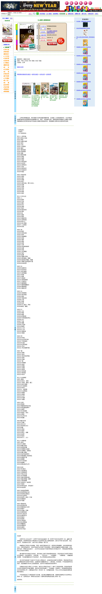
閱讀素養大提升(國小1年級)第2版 (83, 98)
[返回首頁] (96, 14)
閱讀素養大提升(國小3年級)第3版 (83, 64)
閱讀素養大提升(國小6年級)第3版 (83, 90)
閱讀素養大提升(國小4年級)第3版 (83, 73)
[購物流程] (71, 14)
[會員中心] (81, 5)
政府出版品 (35, 74)
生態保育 (48, 74)
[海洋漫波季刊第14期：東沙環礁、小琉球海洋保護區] (54, 88)
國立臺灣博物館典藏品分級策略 (83, 28)
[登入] (30, 14)
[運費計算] (77, 14)
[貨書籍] (62, 14)
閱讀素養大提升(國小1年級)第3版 (83, 47)
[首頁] (90, 5)
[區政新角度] (7, 28)
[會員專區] (55, 14)
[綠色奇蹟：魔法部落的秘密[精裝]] (63, 88)
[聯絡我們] (91, 14)
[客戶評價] (34, 14)
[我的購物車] (71, 5)
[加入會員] (76, 5)
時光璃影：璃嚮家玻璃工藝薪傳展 (83, 21)
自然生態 (42, 74)
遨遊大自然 (20, 67)
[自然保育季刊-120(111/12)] (26, 88)
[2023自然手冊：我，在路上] (45, 88)
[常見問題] (85, 5)
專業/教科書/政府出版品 (24, 74)
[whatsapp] (37, 14)
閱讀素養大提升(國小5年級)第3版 (83, 81)
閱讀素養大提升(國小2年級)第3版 (83, 55)
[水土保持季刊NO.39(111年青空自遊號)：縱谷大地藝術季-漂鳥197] (36, 88)
